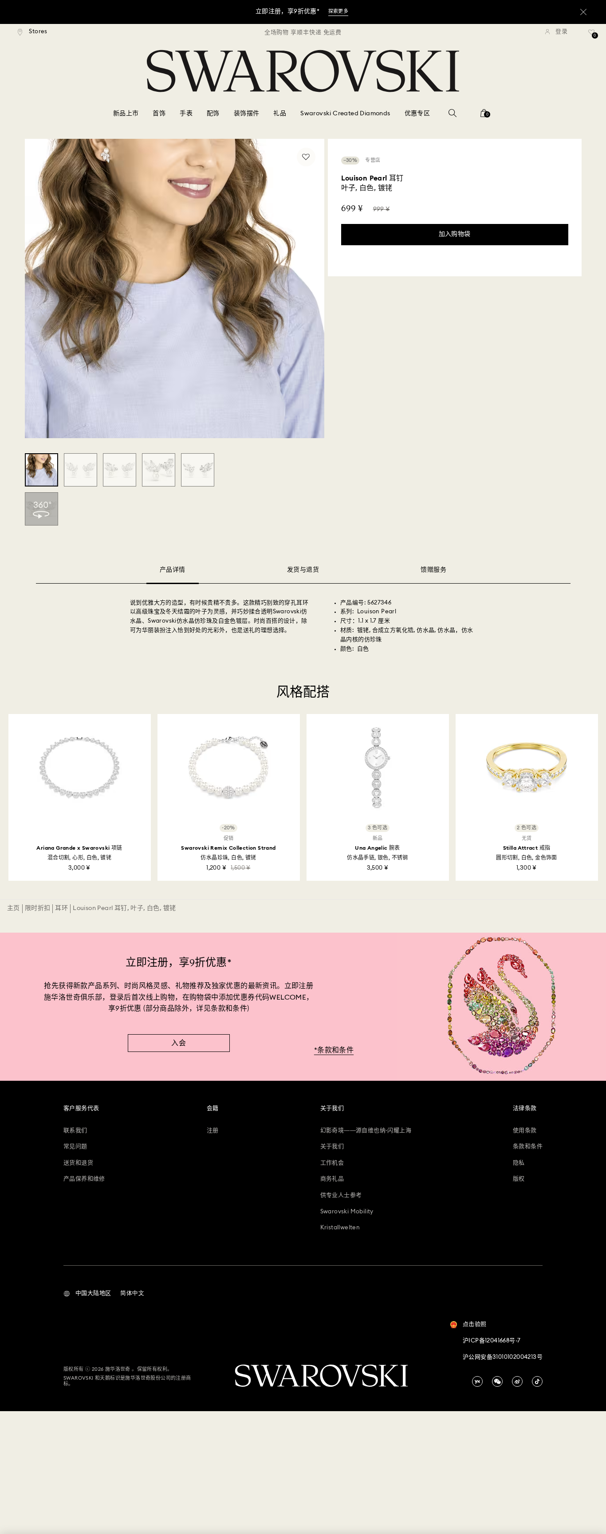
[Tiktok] (537, 1381)
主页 (13, 908)
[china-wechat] (497, 1381)
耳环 (61, 908)
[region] (303, 31)
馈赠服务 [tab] (433, 570)
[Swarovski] (303, 71)
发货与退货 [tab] (303, 570)
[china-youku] (477, 1381)
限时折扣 (38, 908)
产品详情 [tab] (172, 570)
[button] (87, 1293)
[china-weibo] (517, 1381)
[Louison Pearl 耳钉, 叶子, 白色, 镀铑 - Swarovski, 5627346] (41, 469)
